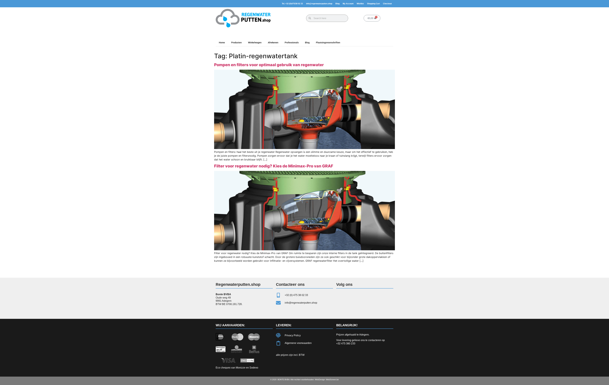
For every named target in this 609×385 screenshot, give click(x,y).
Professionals (292, 42)
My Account (348, 4)
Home (222, 42)
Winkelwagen (255, 42)
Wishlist (360, 4)
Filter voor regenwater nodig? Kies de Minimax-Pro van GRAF (273, 166)
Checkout (387, 4)
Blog (337, 4)
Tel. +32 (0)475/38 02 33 (292, 4)
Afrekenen (273, 42)
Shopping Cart (373, 4)
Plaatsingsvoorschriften (328, 42)
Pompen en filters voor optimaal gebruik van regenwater (269, 64)
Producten (236, 42)
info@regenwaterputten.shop (319, 4)
